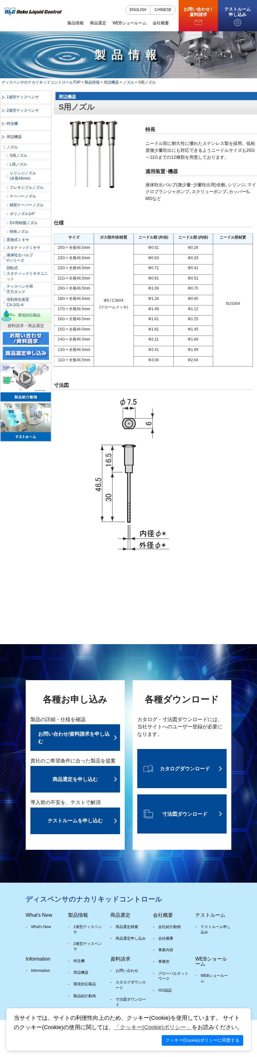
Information (40, 970)
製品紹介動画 (84, 996)
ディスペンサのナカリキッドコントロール (94, 899)
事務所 (164, 961)
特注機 (12, 124)
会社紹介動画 (169, 927)
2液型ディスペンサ (23, 110)
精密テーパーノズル (27, 205)
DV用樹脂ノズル (24, 223)
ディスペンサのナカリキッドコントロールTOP (41, 82)
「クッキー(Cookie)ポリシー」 (153, 1027)
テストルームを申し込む (75, 820)
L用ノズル (18, 164)
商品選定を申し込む (75, 779)
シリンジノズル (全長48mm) (23, 175)
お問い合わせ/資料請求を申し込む (74, 737)
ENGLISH (138, 10)
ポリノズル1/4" (22, 214)
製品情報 (92, 82)
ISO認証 (165, 990)
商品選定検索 (127, 927)
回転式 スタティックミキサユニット (27, 273)
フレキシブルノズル (27, 187)
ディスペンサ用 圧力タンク (20, 289)
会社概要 (165, 938)
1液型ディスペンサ (23, 97)
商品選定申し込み (131, 938)
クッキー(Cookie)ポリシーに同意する (202, 1040)
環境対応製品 (29, 315)
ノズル (128, 82)
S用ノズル (18, 155)
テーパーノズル (23, 196)
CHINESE (163, 10)
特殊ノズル (19, 231)
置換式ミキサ (18, 240)
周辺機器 (111, 82)
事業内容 (165, 950)
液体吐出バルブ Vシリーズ (20, 257)
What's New (41, 927)
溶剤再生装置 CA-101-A (18, 302)
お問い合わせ (127, 970)
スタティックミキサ (23, 247)
